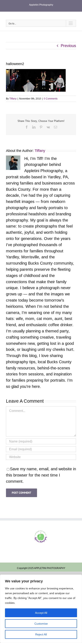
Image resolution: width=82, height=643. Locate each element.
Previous (68, 45)
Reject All (41, 634)
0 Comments (51, 98)
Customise (41, 623)
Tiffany (13, 98)
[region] (41, 609)
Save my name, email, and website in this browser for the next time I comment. (41, 475)
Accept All (41, 612)
